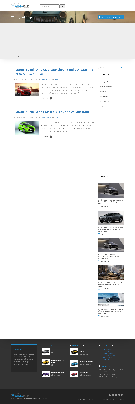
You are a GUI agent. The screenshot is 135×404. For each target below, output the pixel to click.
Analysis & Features (105, 106)
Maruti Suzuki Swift (57, 372)
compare (94, 6)
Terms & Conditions (103, 399)
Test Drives (103, 91)
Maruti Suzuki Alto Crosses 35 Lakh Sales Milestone (52, 112)
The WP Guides (108, 353)
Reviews (119, 6)
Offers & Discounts (105, 101)
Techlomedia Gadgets (110, 355)
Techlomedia (107, 349)
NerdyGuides (107, 357)
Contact (121, 399)
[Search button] (62, 6)
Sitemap (94, 399)
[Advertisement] (67, 40)
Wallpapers (106, 359)
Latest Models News (106, 87)
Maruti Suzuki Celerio (87, 362)
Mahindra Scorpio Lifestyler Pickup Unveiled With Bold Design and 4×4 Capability (110, 284)
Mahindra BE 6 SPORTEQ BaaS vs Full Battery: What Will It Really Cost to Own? (110, 202)
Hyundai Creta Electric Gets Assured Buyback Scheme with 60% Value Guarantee (110, 311)
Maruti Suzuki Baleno (58, 350)
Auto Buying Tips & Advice (107, 82)
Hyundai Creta (84, 372)
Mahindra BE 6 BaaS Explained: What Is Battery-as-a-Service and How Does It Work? (111, 229)
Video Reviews (104, 96)
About (84, 399)
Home (74, 6)
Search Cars (83, 6)
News (101, 6)
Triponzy (106, 351)
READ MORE (45, 98)
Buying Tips (110, 6)
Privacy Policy (114, 399)
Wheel (22, 6)
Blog (18, 56)
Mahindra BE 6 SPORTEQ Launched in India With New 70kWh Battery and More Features (111, 256)
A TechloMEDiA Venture (22, 8)
